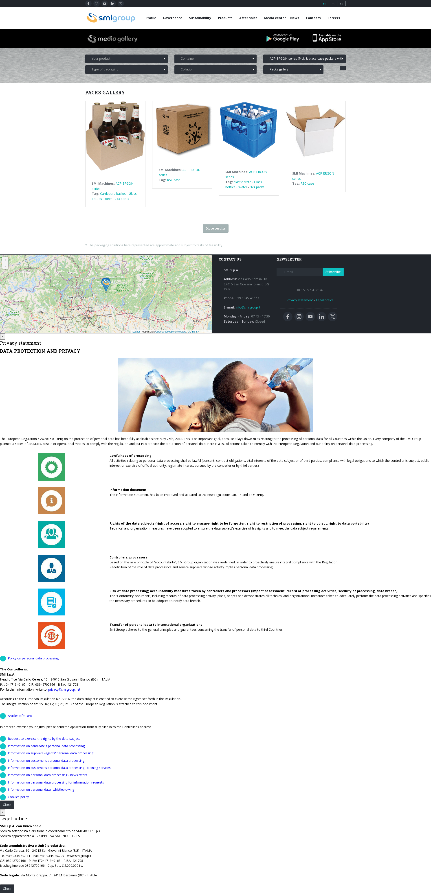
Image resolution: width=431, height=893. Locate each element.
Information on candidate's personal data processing (46, 746)
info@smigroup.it (248, 307)
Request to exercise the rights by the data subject (44, 738)
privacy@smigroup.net (64, 689)
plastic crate (242, 182)
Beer (108, 199)
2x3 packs (122, 199)
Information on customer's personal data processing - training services (59, 768)
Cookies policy (18, 797)
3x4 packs (257, 187)
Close (7, 805)
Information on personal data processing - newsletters (47, 775)
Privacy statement (300, 300)
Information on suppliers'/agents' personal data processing (50, 753)
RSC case (173, 180)
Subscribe (333, 272)
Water (242, 187)
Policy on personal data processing (33, 658)
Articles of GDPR (20, 716)
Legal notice (325, 300)
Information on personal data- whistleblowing (41, 789)
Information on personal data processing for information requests (56, 782)
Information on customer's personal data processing (46, 760)
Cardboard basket (113, 193)
